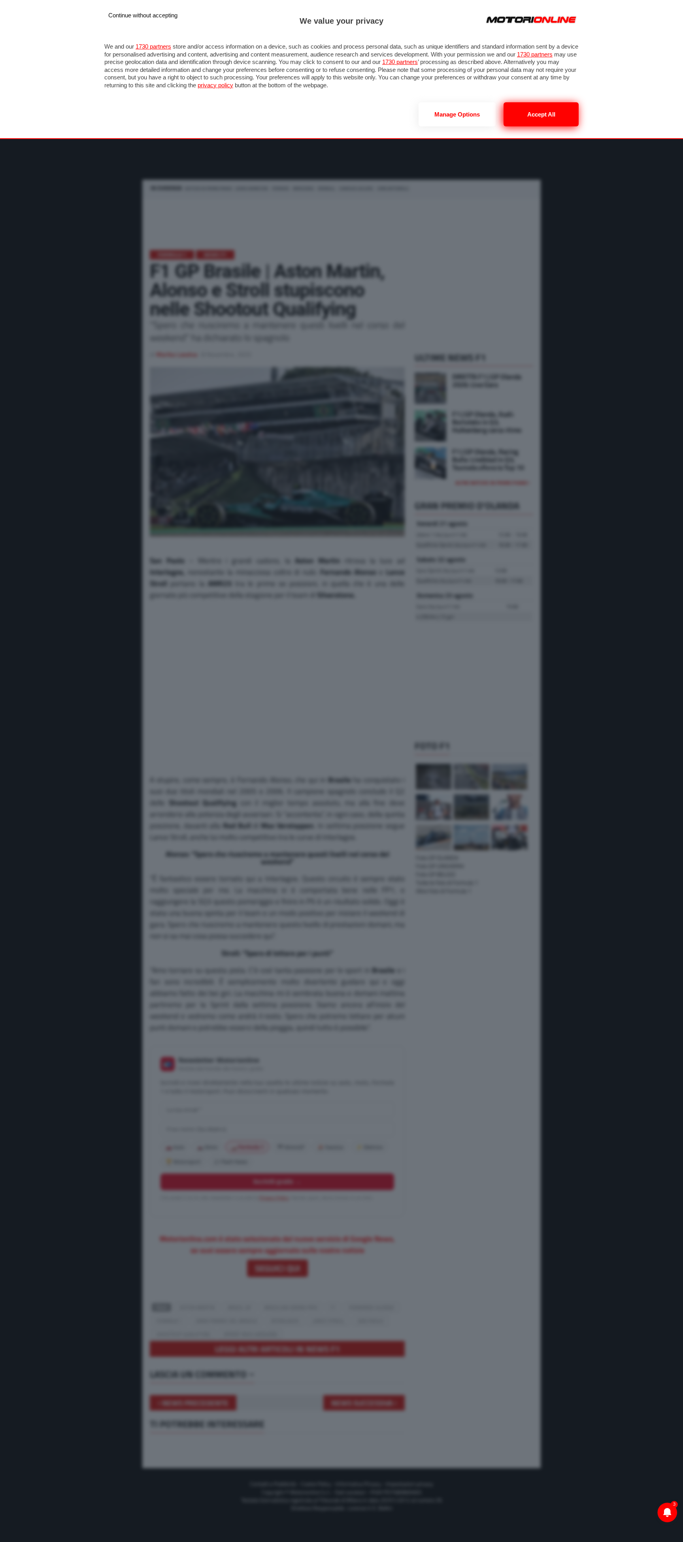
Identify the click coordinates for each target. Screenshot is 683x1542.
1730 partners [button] (153, 46)
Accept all (541, 114)
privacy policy (215, 85)
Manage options (457, 114)
